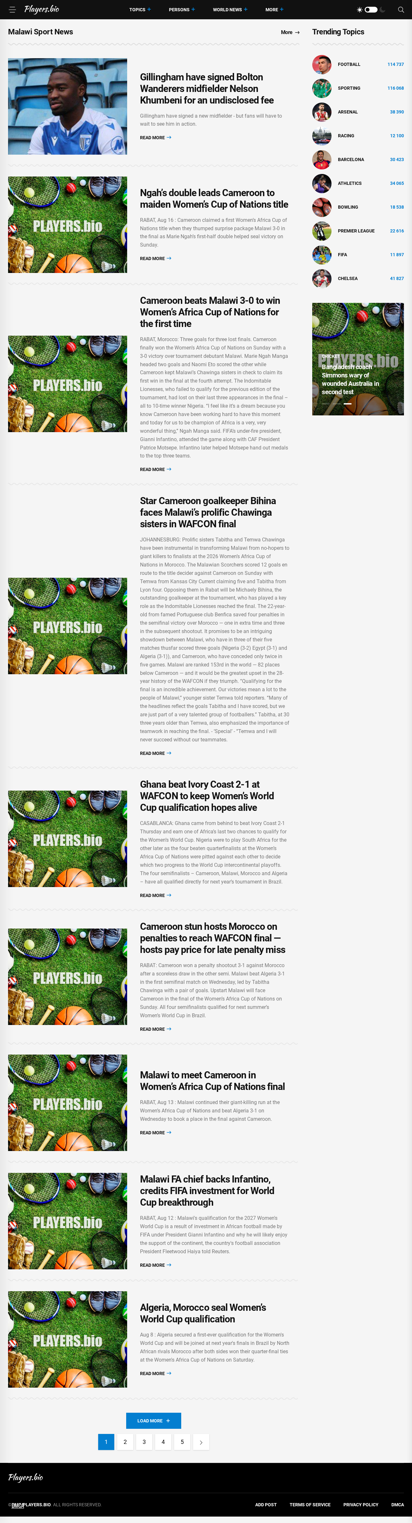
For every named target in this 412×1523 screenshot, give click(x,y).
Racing (346, 135)
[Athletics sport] (322, 183)
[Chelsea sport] (322, 278)
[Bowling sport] (322, 207)
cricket (331, 356)
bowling (348, 207)
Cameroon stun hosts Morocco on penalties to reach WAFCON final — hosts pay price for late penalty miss (212, 938)
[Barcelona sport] (322, 159)
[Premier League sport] (322, 230)
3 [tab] (347, 403)
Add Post (266, 1504)
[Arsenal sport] (322, 111)
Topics (137, 9)
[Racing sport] (322, 135)
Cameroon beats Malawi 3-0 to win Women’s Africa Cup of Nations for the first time (210, 312)
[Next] (201, 1442)
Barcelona (351, 159)
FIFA (342, 254)
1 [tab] (326, 403)
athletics (350, 183)
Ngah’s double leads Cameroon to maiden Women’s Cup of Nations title (214, 198)
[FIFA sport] (322, 254)
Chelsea (348, 278)
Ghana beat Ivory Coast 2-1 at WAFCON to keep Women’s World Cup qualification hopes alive (207, 796)
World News (227, 9)
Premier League (356, 230)
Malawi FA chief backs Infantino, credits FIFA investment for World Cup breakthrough (207, 1191)
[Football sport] (322, 64)
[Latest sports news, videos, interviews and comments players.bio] (41, 10)
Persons (179, 9)
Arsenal (348, 111)
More (272, 9)
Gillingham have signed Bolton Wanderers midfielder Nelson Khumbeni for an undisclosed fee (207, 88)
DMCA (397, 1504)
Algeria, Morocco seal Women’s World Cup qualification (203, 1313)
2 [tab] (337, 403)
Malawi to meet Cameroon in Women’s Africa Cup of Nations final (212, 1080)
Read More (153, 137)
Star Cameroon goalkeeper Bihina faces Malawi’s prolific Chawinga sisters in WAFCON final (208, 512)
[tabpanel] (358, 359)
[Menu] (12, 9)
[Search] (401, 10)
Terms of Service (310, 1504)
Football (349, 64)
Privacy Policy (361, 1504)
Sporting (349, 88)
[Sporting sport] (322, 88)
